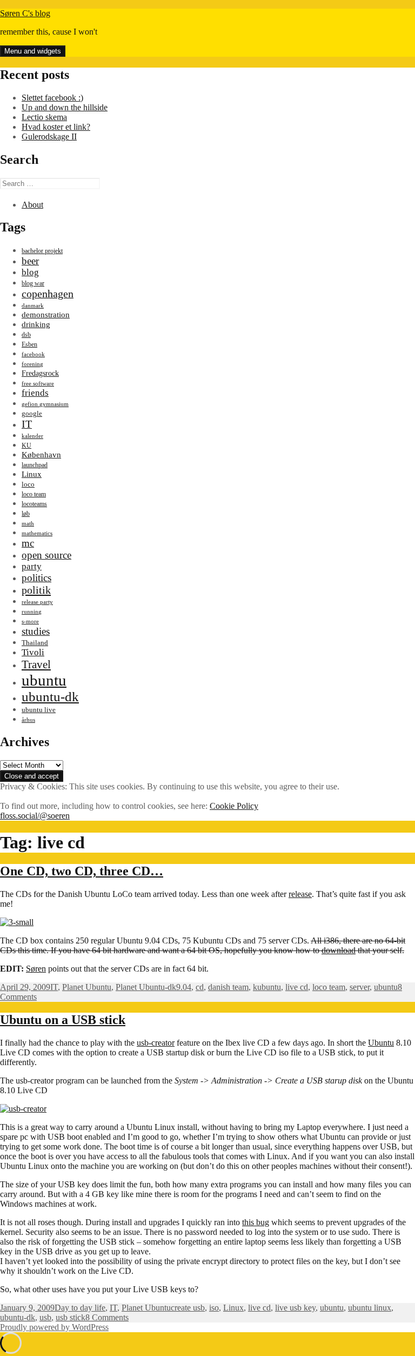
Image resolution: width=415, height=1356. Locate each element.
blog (30, 272)
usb (45, 1317)
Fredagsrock (40, 373)
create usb (188, 1307)
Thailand (35, 643)
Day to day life (80, 1307)
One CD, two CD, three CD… (81, 871)
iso (214, 1307)
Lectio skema (44, 117)
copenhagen (47, 294)
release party (37, 602)
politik (36, 590)
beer (30, 261)
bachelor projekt (42, 251)
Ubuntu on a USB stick (62, 1020)
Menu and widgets (32, 51)
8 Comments (107, 1317)
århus (28, 720)
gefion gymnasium (45, 404)
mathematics (37, 533)
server (360, 987)
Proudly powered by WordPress (54, 1327)
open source (46, 555)
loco (28, 484)
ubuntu (44, 680)
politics (36, 577)
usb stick (70, 1317)
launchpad (35, 465)
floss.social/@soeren (35, 815)
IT (27, 424)
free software (38, 384)
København (41, 454)
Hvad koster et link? (56, 126)
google (32, 413)
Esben (29, 344)
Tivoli (33, 652)
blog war (33, 283)
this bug (255, 1222)
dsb (26, 334)
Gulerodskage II (49, 136)
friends (35, 393)
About (32, 204)
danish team (228, 987)
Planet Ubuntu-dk (146, 987)
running (32, 612)
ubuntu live (39, 710)
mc (28, 543)
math (28, 524)
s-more (30, 621)
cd (200, 987)
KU (26, 445)
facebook (33, 354)
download (339, 950)
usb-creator (156, 1042)
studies (36, 631)
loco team (34, 494)
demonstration (46, 314)
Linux (32, 473)
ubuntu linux (369, 1307)
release (300, 894)
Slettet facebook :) (52, 97)
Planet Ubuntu (86, 987)
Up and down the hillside (65, 107)
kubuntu (267, 987)
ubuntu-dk (50, 696)
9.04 (183, 987)
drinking (36, 324)
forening (32, 364)
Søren (36, 968)
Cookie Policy (234, 805)
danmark (33, 306)
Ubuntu (381, 1042)
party (32, 566)
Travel (36, 664)
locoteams (34, 504)
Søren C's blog (25, 13)
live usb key (295, 1307)
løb (26, 513)
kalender (32, 436)
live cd (296, 987)
